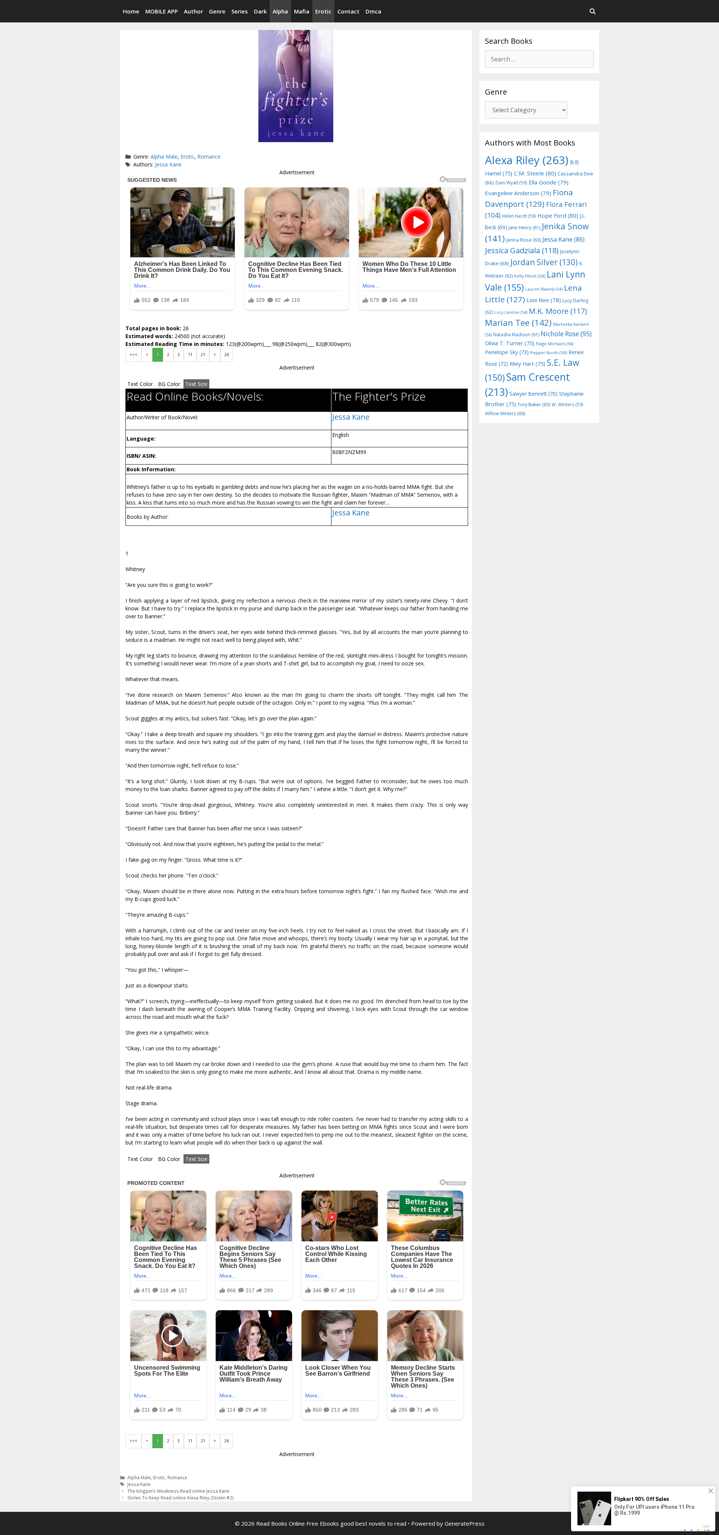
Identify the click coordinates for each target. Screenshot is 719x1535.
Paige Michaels (554, 343)
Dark (260, 11)
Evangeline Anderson (518, 193)
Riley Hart (527, 363)
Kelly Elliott (529, 276)
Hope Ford (557, 215)
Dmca (373, 11)
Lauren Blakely (543, 289)
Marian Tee (518, 322)
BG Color (169, 383)
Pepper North (548, 352)
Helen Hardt (519, 216)
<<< (133, 354)
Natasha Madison (516, 334)
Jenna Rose (523, 240)
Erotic (323, 11)
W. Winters (567, 404)
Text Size (196, 383)
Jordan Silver (544, 262)
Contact (348, 11)
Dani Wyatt (511, 183)
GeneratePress (465, 1523)
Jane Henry (524, 227)
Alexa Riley (526, 160)
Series (239, 11)
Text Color (140, 383)
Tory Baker (534, 404)
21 (203, 354)
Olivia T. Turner (509, 343)
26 (226, 354)
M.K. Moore (558, 311)
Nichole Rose (566, 334)
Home (131, 11)
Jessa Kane (168, 164)
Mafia (301, 11)
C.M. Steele (535, 173)
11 (190, 354)
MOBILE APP (161, 11)
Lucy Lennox (510, 312)
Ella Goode (548, 182)
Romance (209, 156)
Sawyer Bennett (533, 393)
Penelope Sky (507, 352)
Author (193, 11)
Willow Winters (505, 413)
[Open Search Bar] (592, 11)
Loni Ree (544, 300)
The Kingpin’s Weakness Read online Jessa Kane (178, 1491)
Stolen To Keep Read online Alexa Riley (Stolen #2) (180, 1498)
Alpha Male (164, 156)
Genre (217, 11)
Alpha (280, 11)
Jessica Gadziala (522, 250)
